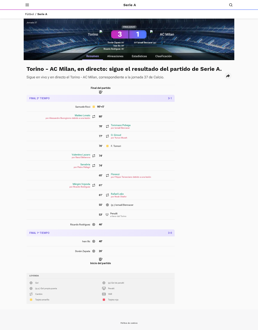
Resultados (54, 5)
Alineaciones (115, 56)
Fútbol (29, 14)
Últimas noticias (77, 5)
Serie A (42, 14)
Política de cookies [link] (129, 323)
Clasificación (163, 56)
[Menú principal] (27, 4)
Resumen (92, 56)
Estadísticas (139, 56)
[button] (227, 75)
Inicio (38, 5)
